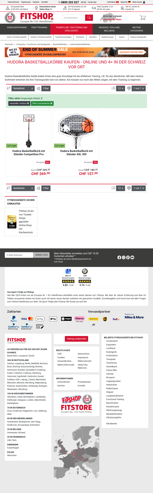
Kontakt (44, 2)
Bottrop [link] (16, 366)
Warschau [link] (12, 455)
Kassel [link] (40, 376)
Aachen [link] (10, 363)
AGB (59, 354)
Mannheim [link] (41, 379)
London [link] (30, 400)
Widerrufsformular (65, 365)
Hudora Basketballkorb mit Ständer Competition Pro (28, 152)
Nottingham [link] (12, 403)
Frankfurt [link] (18, 373)
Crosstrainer (112, 341)
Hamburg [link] (36, 373)
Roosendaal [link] (23, 425)
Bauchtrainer (112, 403)
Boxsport (110, 377)
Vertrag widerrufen (76, 338)
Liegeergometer (113, 381)
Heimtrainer (111, 385)
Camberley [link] (40, 397)
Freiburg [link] (27, 373)
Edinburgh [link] (12, 400)
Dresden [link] (21, 370)
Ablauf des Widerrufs (83, 366)
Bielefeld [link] (35, 363)
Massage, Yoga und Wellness (109, 29)
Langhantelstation (114, 396)
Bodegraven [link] (24, 421)
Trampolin (110, 359)
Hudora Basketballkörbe (80, 44)
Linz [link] (35, 411)
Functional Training (115, 399)
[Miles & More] (134, 315)
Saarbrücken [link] (21, 386)
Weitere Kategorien (136, 29)
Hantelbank (111, 366)
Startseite (9, 44)
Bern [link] (15, 355)
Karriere (36, 2)
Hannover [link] (11, 376)
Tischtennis (111, 363)
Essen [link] (10, 373)
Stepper (109, 392)
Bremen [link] (38, 366)
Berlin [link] (27, 363)
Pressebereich (84, 382)
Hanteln (110, 374)
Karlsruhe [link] (31, 376)
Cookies (61, 357)
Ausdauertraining (17, 27)
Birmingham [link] (29, 397)
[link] (11, 221)
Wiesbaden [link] (12, 389)
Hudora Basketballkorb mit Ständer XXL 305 (76, 152)
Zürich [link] (31, 355)
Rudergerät (111, 352)
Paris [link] (14, 440)
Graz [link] (9, 411)
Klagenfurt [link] (28, 411)
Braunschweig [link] (27, 366)
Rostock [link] (11, 386)
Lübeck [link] (31, 379)
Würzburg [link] (22, 389)
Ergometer (111, 344)
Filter (46, 88)
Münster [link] (20, 382)
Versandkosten (64, 361)
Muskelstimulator (114, 414)
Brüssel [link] (21, 432)
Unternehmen (13, 2)
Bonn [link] (9, 366)
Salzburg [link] (42, 411)
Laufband (110, 348)
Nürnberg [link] (29, 382)
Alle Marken (111, 423)
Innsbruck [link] (17, 411)
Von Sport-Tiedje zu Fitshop (20, 292)
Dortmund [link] (12, 370)
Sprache (124, 2)
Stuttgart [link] (43, 386)
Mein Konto (137, 2)
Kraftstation (112, 355)
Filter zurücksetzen (41, 103)
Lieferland (111, 2)
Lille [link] (9, 440)
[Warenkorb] (143, 18)
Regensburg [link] (40, 382)
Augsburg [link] (19, 363)
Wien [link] (9, 414)
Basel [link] (9, 355)
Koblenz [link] (11, 379)
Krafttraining (39, 27)
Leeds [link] (19, 397)
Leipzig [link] (24, 379)
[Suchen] (89, 18)
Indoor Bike (111, 370)
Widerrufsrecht (84, 361)
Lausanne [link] (23, 355)
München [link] (11, 382)
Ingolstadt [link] (22, 376)
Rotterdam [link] (35, 425)
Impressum (26, 2)
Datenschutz (83, 354)
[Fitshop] (31, 17)
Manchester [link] (40, 400)
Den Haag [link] (35, 421)
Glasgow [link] (22, 400)
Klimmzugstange (114, 410)
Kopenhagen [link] (13, 448)
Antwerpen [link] (12, 432)
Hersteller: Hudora (18, 103)
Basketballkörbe (60, 44)
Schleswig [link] (33, 386)
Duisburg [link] (41, 370)
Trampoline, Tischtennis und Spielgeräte (71, 29)
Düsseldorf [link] (31, 370)
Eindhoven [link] (12, 425)
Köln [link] (18, 379)
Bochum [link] (44, 363)
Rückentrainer (112, 406)
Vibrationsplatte (113, 417)
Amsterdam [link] (12, 421)
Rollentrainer (112, 388)
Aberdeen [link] (11, 397)
